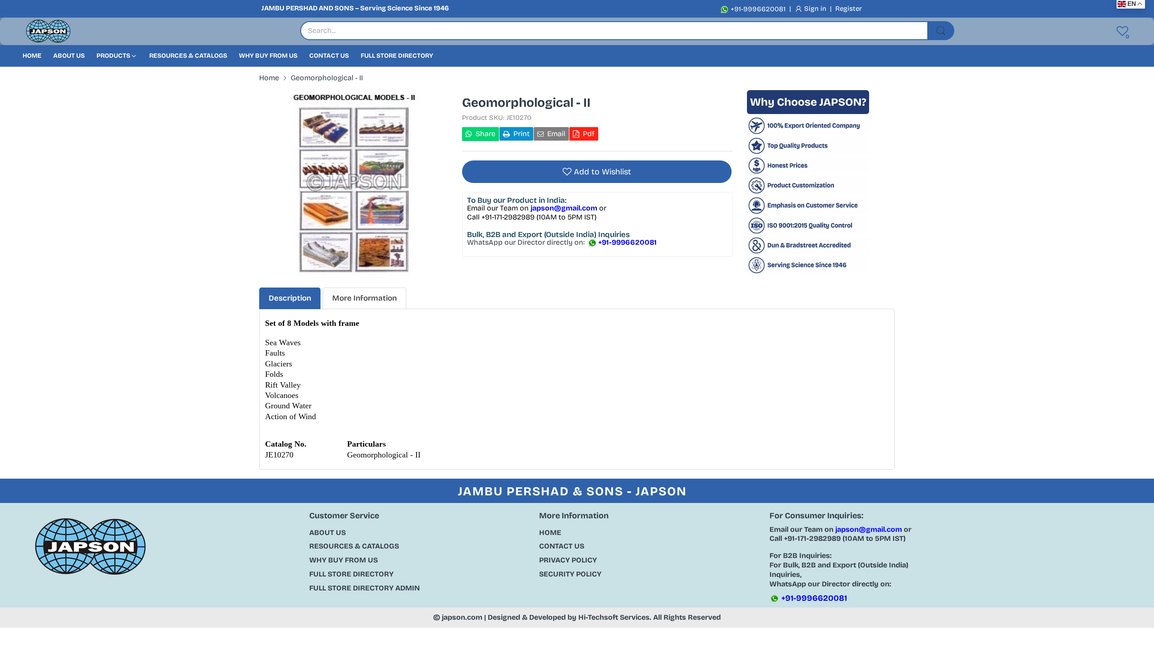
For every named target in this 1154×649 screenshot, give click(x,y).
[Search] (940, 30)
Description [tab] (290, 298)
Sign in (816, 9)
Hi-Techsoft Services (614, 617)
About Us (327, 532)
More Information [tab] (364, 298)
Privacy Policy (568, 560)
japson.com (462, 617)
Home (550, 532)
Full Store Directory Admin (364, 588)
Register (848, 9)
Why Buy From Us (343, 560)
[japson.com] (48, 31)
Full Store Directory (351, 574)
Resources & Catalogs (354, 546)
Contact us (561, 546)
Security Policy (570, 574)
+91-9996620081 (757, 9)
